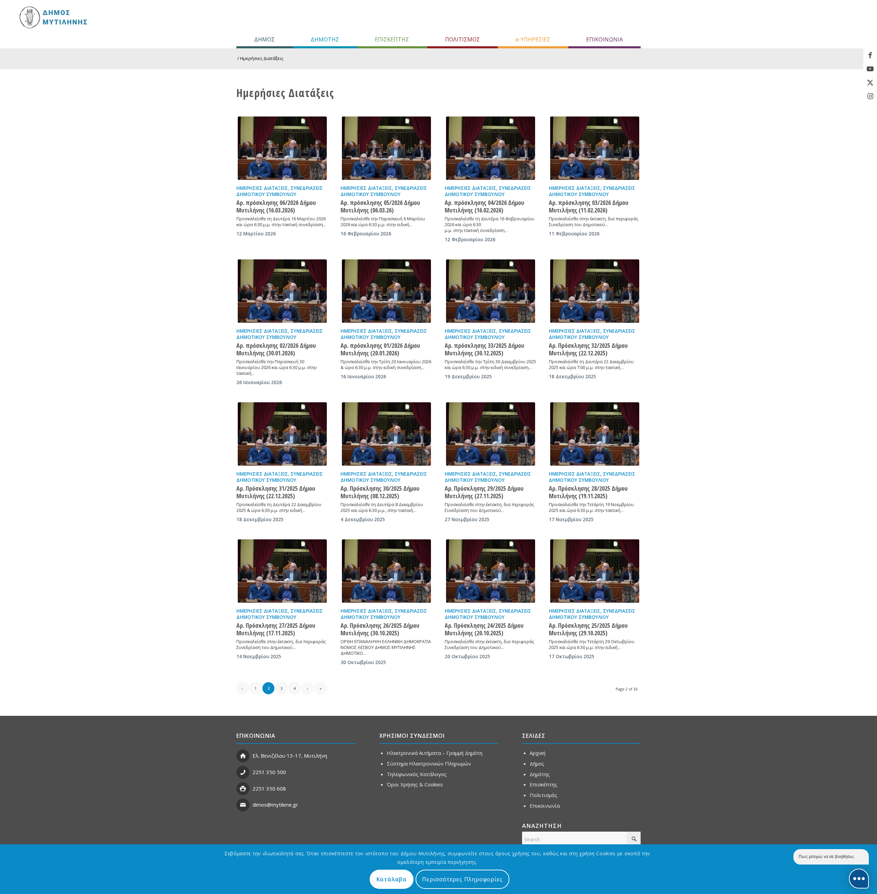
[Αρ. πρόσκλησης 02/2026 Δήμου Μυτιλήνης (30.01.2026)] (282, 291)
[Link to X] (870, 82)
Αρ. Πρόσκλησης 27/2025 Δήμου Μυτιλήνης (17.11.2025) (275, 629)
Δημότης (540, 774)
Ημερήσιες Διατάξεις (262, 188)
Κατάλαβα (391, 879)
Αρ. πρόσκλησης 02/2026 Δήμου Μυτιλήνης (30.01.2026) (276, 349)
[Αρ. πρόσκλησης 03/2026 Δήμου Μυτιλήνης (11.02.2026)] (594, 148)
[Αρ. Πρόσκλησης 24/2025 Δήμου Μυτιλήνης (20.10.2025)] (490, 571)
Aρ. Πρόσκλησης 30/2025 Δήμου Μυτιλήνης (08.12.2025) (380, 492)
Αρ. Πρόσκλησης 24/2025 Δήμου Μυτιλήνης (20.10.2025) (484, 629)
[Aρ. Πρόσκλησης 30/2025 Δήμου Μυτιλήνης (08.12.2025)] (386, 434)
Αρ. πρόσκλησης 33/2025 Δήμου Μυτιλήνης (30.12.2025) (484, 349)
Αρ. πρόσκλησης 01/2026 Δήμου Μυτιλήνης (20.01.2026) (380, 349)
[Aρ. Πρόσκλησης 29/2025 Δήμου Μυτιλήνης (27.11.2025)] (490, 434)
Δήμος (537, 763)
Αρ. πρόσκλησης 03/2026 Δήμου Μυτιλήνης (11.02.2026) (588, 206)
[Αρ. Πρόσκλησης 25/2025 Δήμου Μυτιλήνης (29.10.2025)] (594, 571)
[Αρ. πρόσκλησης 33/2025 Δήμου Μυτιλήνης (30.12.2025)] (490, 291)
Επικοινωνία (545, 805)
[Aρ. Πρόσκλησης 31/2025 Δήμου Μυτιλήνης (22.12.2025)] (282, 434)
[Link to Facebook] (870, 55)
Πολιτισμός (543, 795)
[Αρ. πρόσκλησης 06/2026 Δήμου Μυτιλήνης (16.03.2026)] (282, 148)
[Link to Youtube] (870, 69)
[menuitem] (264, 39)
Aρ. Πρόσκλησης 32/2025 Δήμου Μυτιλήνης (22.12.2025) (588, 349)
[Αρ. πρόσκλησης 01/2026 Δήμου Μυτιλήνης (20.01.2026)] (386, 291)
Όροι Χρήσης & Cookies (415, 784)
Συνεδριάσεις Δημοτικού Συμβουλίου (279, 191)
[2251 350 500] (242, 772)
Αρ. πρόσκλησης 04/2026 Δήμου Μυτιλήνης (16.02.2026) (484, 206)
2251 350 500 (269, 772)
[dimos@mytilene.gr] (242, 804)
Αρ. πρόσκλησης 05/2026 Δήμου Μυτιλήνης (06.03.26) (380, 206)
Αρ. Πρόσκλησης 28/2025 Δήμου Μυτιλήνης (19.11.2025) (588, 492)
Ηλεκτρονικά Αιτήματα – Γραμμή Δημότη (434, 752)
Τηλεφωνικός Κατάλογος (417, 774)
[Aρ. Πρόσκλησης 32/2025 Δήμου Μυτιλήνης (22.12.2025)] (594, 291)
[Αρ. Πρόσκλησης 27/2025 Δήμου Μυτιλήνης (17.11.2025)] (282, 571)
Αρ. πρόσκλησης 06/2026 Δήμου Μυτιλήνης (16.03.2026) (276, 206)
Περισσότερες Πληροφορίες (462, 879)
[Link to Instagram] (870, 96)
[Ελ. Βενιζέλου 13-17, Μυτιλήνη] (242, 755)
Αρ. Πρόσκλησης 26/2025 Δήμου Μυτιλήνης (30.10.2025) (380, 629)
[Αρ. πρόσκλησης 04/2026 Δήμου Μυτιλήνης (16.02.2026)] (490, 148)
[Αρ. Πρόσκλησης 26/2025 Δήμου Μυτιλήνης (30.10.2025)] (386, 571)
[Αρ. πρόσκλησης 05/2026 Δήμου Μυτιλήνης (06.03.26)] (386, 148)
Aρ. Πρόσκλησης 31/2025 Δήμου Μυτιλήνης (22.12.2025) (275, 492)
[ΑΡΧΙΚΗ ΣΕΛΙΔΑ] (52, 17)
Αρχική (537, 752)
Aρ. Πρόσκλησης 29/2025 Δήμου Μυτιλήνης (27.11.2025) (484, 492)
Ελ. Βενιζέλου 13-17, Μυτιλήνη (289, 755)
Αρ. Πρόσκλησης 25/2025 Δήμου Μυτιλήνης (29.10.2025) (588, 629)
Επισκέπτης (543, 784)
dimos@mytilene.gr (275, 804)
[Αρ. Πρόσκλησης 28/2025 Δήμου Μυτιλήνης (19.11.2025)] (594, 434)
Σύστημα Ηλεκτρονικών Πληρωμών (429, 763)
